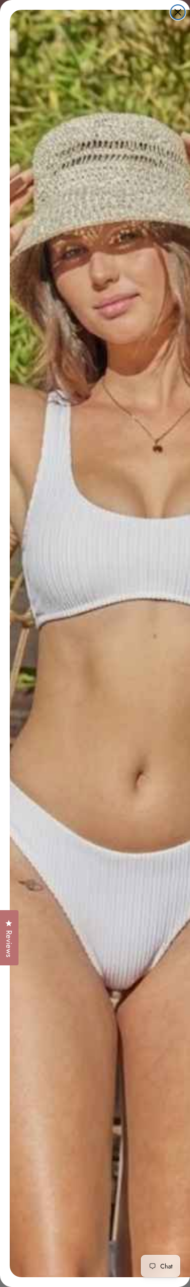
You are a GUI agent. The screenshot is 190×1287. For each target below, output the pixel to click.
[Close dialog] (178, 12)
